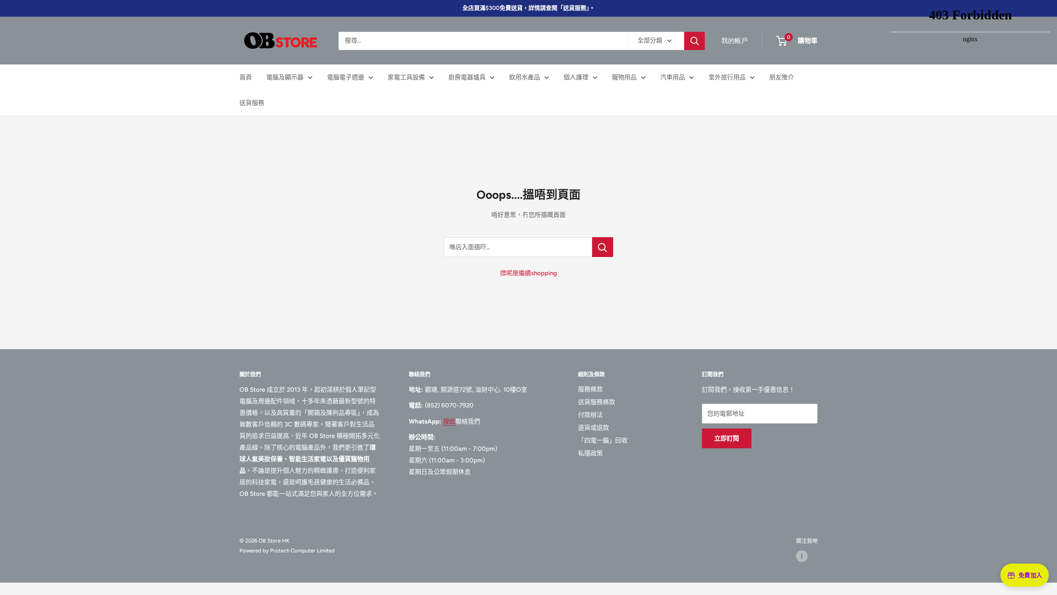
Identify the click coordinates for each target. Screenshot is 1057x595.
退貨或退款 (593, 427)
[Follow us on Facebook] (802, 556)
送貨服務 (251, 103)
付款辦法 (590, 415)
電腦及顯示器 (284, 77)
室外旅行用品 (727, 77)
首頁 (245, 77)
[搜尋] (694, 41)
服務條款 (590, 389)
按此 (449, 421)
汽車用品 (672, 77)
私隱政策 (590, 453)
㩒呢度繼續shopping (528, 273)
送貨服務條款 (596, 402)
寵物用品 (624, 77)
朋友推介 (781, 77)
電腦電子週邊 (345, 77)
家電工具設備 (406, 77)
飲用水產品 (524, 77)
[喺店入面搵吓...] (602, 247)
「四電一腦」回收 (603, 440)
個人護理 (576, 77)
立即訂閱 (726, 438)
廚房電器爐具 (467, 77)
